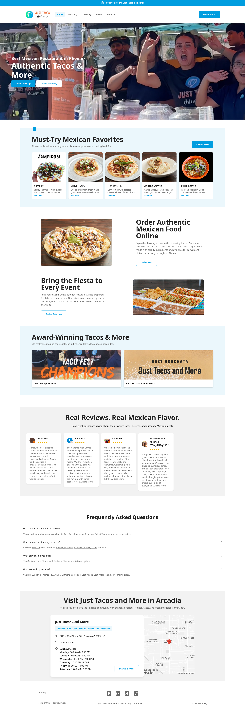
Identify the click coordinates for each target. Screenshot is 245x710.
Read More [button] (87, 481)
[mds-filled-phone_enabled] (136, 693)
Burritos (59, 547)
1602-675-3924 (66, 642)
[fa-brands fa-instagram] (118, 693)
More (109, 14)
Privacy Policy (59, 703)
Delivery (58, 561)
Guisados (68, 547)
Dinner (45, 561)
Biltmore (66, 574)
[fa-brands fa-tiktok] (127, 693)
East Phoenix (100, 574)
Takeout (78, 561)
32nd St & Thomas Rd (42, 574)
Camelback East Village (82, 574)
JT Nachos (89, 534)
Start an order (126, 668)
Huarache (78, 534)
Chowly (204, 703)
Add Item (38, 195)
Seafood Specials (82, 547)
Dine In (66, 561)
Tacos (94, 547)
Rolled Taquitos (102, 534)
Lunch (34, 561)
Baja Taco (68, 534)
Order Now (209, 14)
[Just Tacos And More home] (38, 14)
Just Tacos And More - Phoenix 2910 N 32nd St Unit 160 (83, 628)
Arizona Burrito (55, 534)
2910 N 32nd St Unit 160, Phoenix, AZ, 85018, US (82, 636)
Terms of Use (43, 703)
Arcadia (57, 574)
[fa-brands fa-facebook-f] (109, 693)
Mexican (36, 547)
